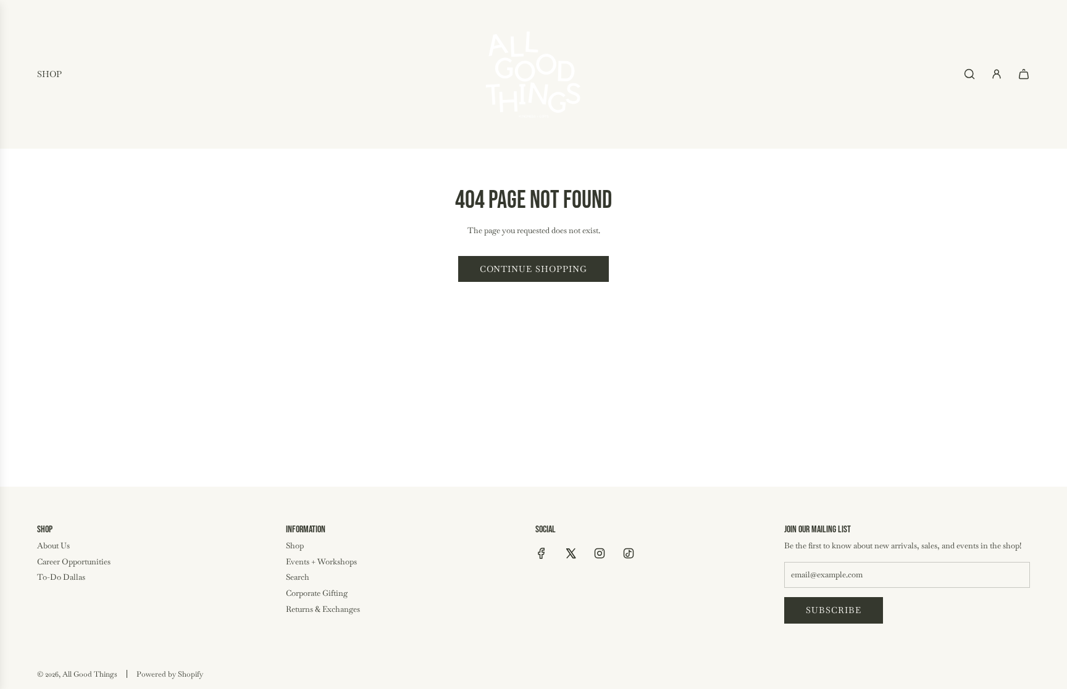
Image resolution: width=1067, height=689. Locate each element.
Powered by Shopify (169, 674)
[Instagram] (599, 553)
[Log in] (996, 74)
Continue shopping (533, 268)
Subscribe (833, 610)
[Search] (969, 74)
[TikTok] (628, 553)
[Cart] (1023, 74)
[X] (570, 553)
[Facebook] (541, 553)
